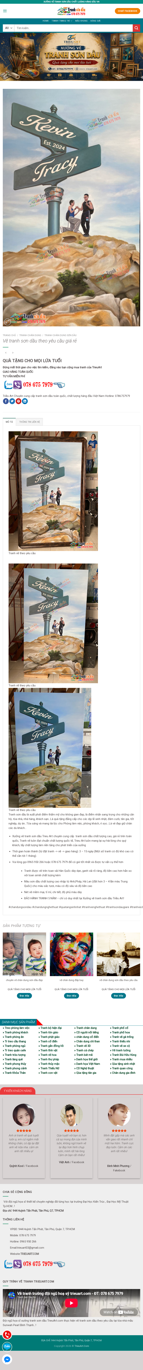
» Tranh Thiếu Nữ (49, 1068)
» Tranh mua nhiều (121, 1059)
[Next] (140, 968)
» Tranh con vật (48, 1072)
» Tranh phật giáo (49, 1037)
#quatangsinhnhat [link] (70, 907)
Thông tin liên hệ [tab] (29, 422)
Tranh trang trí (61, 21)
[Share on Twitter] (12, 401)
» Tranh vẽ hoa (47, 1055)
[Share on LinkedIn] (25, 401)
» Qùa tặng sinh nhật (122, 1064)
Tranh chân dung (30, 335)
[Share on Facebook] (6, 401)
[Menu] (5, 11)
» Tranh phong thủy (14, 1064)
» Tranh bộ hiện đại (50, 1028)
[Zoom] (7, 322)
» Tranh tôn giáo (48, 1032)
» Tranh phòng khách (15, 1032)
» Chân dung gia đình (122, 1072)
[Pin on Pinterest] (18, 401)
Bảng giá (95, 21)
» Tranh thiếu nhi (120, 1041)
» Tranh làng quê (13, 1059)
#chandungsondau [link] (20, 907)
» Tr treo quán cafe (14, 1050)
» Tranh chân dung (85, 1028)
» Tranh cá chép (84, 1050)
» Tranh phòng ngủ (14, 1046)
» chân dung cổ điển (86, 1037)
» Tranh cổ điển (48, 1041)
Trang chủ (9, 335)
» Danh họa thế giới (86, 1059)
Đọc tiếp (24, 995)
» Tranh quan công (121, 1068)
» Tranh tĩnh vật (48, 1050)
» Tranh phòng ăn (13, 1037)
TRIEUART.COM (29, 1254)
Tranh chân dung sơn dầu (61, 335)
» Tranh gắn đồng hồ (51, 1046)
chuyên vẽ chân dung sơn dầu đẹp (24, 980)
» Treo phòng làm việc (16, 1028)
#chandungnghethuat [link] (45, 907)
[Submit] (136, 28)
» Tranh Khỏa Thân (14, 1072)
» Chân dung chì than (87, 1041)
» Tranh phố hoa (120, 1032)
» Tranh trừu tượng (14, 1055)
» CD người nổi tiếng (86, 1032)
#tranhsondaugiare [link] (117, 907)
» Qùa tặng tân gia (85, 1072)
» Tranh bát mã (83, 1055)
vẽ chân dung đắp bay (71, 980)
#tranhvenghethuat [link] (93, 907)
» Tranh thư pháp (49, 1059)
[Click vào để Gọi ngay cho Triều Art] (44, 384)
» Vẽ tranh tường (120, 1050)
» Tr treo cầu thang (14, 1041)
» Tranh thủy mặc (49, 1064)
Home (46, 21)
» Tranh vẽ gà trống (122, 1037)
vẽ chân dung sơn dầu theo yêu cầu (118, 980)
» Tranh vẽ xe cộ (120, 1046)
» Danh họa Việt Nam (87, 1064)
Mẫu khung (81, 21)
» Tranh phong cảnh (15, 1068)
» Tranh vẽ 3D (82, 1046)
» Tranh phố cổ (119, 1028)
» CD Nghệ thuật (84, 1068)
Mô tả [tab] (9, 422)
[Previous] (3, 968)
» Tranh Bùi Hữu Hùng (123, 1055)
